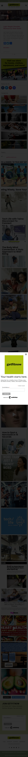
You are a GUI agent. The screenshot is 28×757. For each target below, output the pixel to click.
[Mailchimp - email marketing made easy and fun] (10, 398)
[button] (26, 354)
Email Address (6, 387)
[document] (14, 378)
